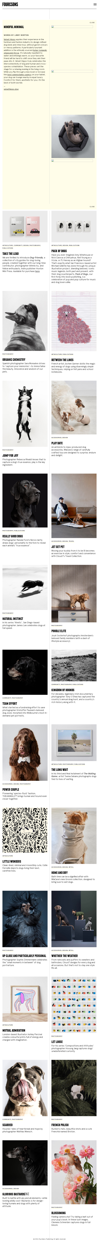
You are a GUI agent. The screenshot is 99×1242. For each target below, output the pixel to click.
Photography (35, 245)
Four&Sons (49, 3)
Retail (71, 867)
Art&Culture (7, 245)
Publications (7, 248)
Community (18, 245)
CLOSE (92, 22)
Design (26, 245)
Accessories (56, 437)
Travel (71, 541)
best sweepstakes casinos (19, 74)
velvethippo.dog (11, 89)
